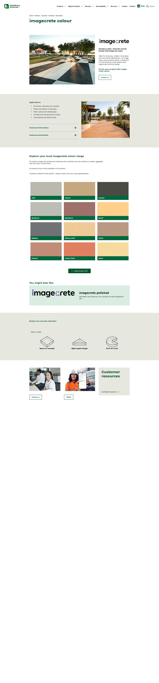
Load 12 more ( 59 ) (81, 271)
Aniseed (101, 198)
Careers (125, 6)
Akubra (68, 198)
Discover (114, 6)
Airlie (33, 198)
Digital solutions (74, 6)
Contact (132, 6)
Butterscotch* (70, 238)
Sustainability (101, 6)
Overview (51, 16)
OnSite (68, 397)
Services (88, 6)
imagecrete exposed (94, 292)
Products (60, 6)
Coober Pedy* (70, 258)
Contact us (105, 77)
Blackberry (69, 218)
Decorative (59, 16)
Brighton (35, 238)
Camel (100, 238)
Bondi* (100, 218)
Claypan (35, 258)
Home (31, 16)
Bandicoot (35, 218)
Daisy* (100, 258)
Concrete (44, 16)
